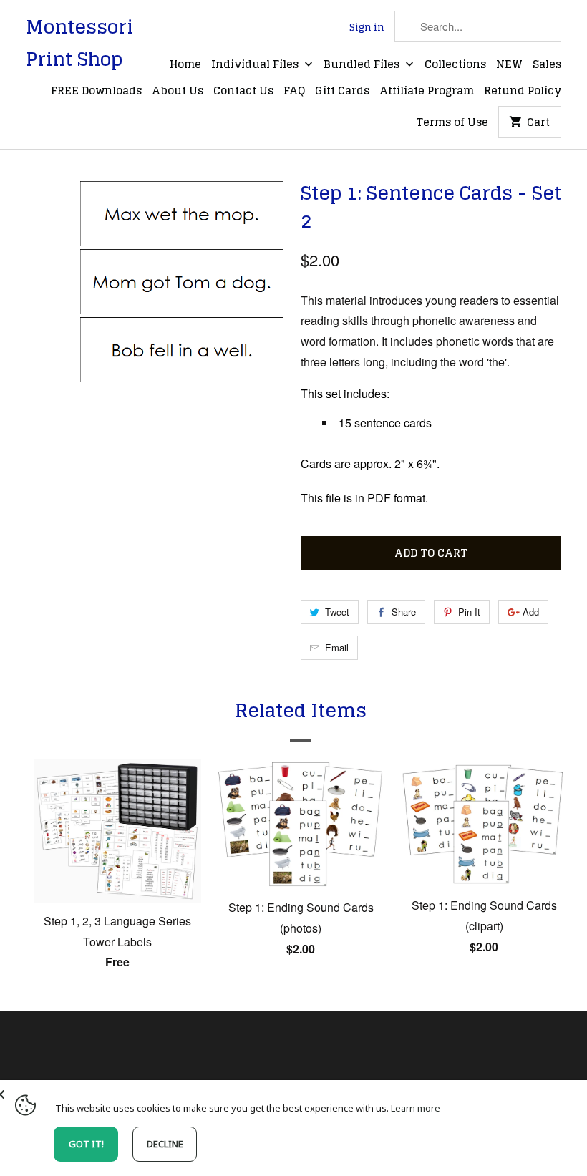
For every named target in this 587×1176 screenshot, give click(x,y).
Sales (547, 65)
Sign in (366, 28)
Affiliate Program (426, 91)
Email (337, 647)
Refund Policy (522, 91)
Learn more (415, 1108)
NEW (509, 65)
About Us (177, 91)
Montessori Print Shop (79, 43)
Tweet (337, 611)
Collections (455, 65)
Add (531, 611)
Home (185, 65)
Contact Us (243, 91)
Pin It (469, 611)
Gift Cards (342, 91)
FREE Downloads (96, 91)
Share (404, 611)
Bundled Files (363, 65)
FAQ (294, 91)
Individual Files (256, 65)
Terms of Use (452, 123)
